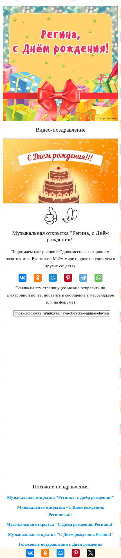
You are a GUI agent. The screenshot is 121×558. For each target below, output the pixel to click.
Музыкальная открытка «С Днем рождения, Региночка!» (60, 511)
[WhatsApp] (98, 278)
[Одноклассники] (37, 278)
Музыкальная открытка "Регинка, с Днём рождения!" (60, 497)
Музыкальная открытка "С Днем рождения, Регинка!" (60, 524)
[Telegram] (83, 278)
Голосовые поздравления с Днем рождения (60, 544)
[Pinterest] (68, 278)
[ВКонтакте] (22, 278)
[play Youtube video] (60, 171)
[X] (91, 553)
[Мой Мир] (53, 278)
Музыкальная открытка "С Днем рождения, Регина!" (60, 534)
